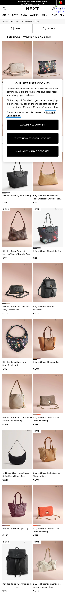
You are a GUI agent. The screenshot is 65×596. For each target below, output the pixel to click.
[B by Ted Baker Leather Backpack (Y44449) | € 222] (48, 282)
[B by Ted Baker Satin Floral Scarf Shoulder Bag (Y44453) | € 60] (17, 338)
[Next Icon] (32, 8)
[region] (32, 120)
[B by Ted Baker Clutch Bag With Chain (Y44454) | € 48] (48, 60)
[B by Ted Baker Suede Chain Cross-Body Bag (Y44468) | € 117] (48, 504)
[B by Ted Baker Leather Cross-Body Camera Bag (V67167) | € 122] (17, 282)
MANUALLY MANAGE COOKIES (32, 151)
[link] (4, 8)
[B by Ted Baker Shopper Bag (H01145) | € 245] (17, 504)
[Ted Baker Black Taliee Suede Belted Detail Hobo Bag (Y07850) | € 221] (17, 449)
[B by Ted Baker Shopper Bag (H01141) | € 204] (48, 338)
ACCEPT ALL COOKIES (32, 125)
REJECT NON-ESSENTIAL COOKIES (32, 138)
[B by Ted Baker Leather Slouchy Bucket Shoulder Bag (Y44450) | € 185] (17, 393)
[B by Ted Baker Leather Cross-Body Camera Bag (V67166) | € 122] (17, 60)
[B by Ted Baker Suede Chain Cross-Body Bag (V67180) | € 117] (48, 393)
